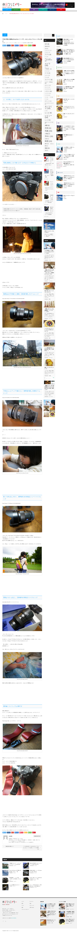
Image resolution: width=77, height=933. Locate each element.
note (46, 48)
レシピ (48, 113)
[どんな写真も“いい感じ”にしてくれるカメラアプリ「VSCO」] (49, 402)
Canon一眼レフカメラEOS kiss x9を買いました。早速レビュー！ (70, 920)
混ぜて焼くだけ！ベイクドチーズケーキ (49, 291)
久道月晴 (31, 42)
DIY (47, 44)
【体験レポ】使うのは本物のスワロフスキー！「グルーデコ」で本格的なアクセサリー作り (49, 271)
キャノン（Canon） (48, 68)
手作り (49, 136)
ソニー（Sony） (14, 42)
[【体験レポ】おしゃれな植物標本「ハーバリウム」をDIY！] (46, 414)
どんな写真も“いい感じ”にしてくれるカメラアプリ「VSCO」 (49, 252)
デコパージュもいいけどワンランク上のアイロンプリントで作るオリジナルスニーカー (49, 186)
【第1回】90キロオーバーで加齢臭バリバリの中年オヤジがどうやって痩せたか (68, 184)
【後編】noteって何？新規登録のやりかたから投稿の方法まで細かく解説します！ (49, 387)
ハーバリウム (47, 95)
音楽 (34, 9)
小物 (47, 133)
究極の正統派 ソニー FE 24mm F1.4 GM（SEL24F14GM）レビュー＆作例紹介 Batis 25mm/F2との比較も (68, 42)
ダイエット (47, 85)
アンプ (46, 56)
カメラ (7, 9)
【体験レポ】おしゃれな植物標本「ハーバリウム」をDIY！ (49, 310)
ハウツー (48, 91)
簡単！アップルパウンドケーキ (49, 368)
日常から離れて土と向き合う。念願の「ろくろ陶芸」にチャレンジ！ (70, 905)
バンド (46, 97)
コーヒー (47, 75)
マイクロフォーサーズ (49, 104)
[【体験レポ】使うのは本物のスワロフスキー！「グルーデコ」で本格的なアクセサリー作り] (46, 408)
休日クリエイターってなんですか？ (49, 232)
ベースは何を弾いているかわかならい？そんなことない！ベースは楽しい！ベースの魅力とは (31, 848)
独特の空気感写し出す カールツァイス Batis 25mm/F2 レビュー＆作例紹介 (49, 211)
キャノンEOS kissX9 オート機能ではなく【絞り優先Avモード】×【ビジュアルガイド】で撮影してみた (69, 51)
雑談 (61, 9)
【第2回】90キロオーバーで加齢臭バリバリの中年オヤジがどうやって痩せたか (68, 177)
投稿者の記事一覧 (37, 836)
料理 (25, 9)
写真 (25, 42)
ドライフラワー (48, 89)
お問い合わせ (32, 907)
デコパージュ (47, 87)
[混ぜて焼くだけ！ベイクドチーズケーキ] (52, 408)
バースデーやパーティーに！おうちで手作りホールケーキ (49, 330)
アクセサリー (47, 52)
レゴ (46, 110)
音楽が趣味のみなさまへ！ (68, 134)
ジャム (47, 77)
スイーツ (48, 79)
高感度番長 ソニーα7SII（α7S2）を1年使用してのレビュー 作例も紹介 (49, 199)
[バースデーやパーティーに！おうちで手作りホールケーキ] (52, 414)
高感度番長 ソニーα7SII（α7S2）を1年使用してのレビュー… (15, 879)
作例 (24, 42)
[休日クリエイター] (12, 5)
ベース (46, 99)
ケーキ (47, 73)
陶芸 (46, 145)
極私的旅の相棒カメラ (10, 846)
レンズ (22, 42)
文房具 (47, 138)
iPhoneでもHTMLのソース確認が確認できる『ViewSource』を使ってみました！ (68, 164)
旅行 (47, 143)
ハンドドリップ (48, 93)
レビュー (18, 42)
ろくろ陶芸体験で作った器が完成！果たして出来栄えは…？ (49, 349)
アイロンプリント (48, 50)
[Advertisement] (38, 24)
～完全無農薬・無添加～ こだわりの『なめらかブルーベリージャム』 (70, 913)
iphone (47, 46)
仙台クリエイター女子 (49, 123)
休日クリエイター (9, 930)
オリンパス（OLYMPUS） (49, 60)
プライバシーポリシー (25, 909)
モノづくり (16, 9)
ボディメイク (52, 9)
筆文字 (51, 143)
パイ (51, 97)
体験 (47, 125)
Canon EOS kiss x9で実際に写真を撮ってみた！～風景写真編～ (49, 173)
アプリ (43, 9)
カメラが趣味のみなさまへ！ (14, 884)
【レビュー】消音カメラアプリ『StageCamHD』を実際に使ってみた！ (49, 161)
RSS (5, 921)
